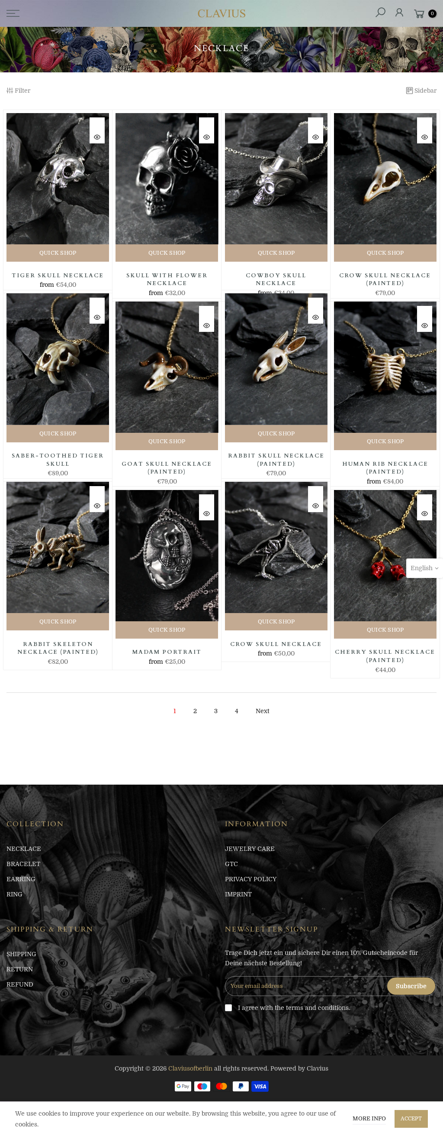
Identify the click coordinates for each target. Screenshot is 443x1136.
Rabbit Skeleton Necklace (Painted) (58, 648)
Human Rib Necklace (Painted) (385, 468)
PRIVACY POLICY (250, 879)
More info (369, 1118)
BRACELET (23, 863)
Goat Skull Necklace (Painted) (167, 468)
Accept (411, 1119)
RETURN (19, 969)
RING (14, 894)
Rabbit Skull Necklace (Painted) (276, 460)
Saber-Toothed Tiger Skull (58, 460)
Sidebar (425, 90)
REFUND (19, 984)
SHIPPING (21, 954)
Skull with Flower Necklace (167, 280)
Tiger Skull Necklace (58, 275)
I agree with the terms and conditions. (293, 1007)
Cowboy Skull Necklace (276, 280)
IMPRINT (238, 894)
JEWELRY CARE (250, 848)
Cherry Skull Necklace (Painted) (385, 656)
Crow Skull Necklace (276, 644)
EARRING (20, 879)
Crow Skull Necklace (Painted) (385, 280)
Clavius (317, 1068)
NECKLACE (23, 848)
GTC (231, 863)
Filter (22, 90)
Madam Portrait (167, 652)
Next (263, 711)
